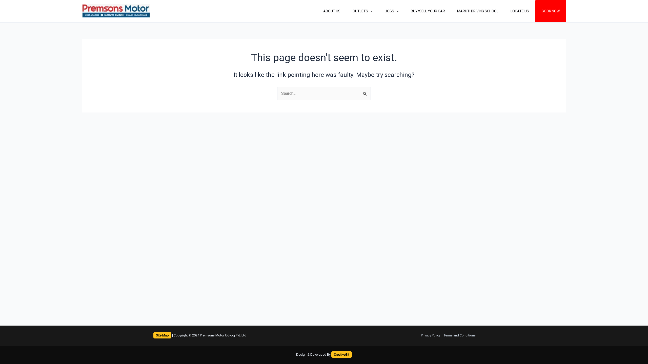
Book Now (551, 11)
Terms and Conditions (460, 335)
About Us (331, 11)
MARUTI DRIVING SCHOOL (477, 11)
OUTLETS (360, 11)
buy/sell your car (428, 11)
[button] (370, 11)
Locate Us (520, 11)
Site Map (162, 335)
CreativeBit (341, 354)
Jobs (389, 11)
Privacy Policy (430, 335)
